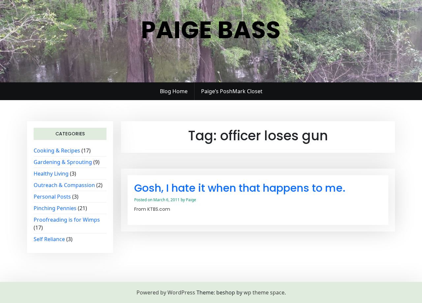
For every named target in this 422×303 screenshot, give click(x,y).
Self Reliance (49, 239)
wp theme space (264, 292)
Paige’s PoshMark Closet (231, 91)
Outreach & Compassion (64, 185)
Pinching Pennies (55, 208)
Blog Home (174, 91)
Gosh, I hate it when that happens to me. (240, 187)
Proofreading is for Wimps (67, 219)
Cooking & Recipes (57, 150)
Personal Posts (52, 196)
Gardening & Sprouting (63, 162)
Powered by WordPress (165, 292)
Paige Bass (211, 29)
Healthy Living (51, 173)
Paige (191, 200)
